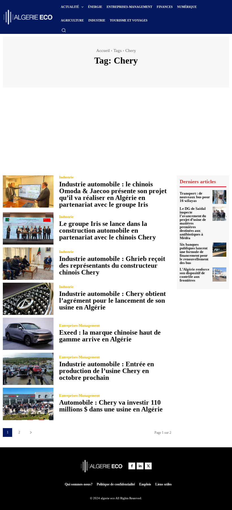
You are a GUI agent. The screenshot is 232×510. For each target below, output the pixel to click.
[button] (63, 30)
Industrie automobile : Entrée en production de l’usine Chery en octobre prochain (106, 370)
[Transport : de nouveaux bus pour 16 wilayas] (219, 197)
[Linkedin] (140, 466)
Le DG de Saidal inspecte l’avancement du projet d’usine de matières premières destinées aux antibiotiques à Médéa (193, 223)
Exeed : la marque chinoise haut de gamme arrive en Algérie (110, 336)
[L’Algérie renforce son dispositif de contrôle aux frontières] (219, 274)
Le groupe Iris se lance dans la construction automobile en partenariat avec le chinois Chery (107, 230)
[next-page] (30, 432)
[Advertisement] (116, 132)
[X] (148, 466)
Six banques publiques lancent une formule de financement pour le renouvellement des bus (194, 253)
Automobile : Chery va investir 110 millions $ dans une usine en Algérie (111, 406)
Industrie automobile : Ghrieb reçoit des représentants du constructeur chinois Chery (112, 265)
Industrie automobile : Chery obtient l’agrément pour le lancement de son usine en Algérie (112, 300)
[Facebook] (131, 466)
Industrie (66, 177)
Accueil (103, 50)
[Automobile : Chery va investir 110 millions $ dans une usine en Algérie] (28, 404)
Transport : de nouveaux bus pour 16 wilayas (195, 197)
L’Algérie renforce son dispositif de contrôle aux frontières (194, 274)
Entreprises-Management (79, 325)
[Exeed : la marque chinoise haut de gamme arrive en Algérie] (28, 334)
